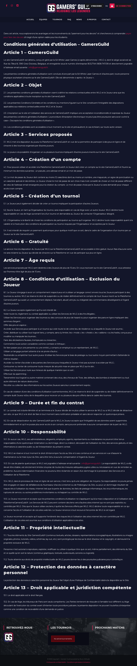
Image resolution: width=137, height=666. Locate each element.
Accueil (30, 20)
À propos (91, 20)
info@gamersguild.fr (38, 67)
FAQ (69, 20)
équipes (43, 20)
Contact (106, 20)
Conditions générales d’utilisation (78, 662)
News (79, 20)
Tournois (57, 20)
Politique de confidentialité (56, 662)
